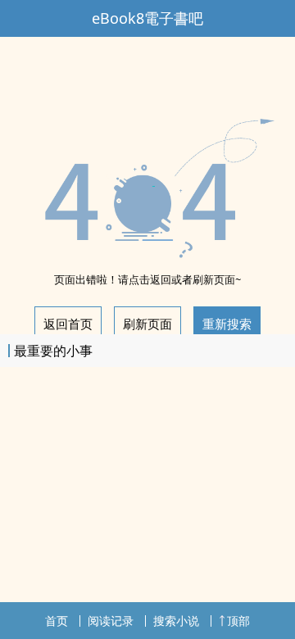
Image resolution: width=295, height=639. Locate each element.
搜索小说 (176, 620)
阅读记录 (111, 620)
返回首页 (68, 323)
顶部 (238, 620)
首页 (56, 620)
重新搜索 (227, 323)
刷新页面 (147, 323)
